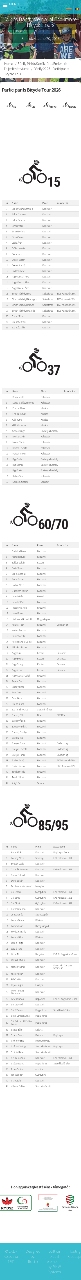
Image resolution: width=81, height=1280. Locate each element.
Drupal (54, 1256)
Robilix (33, 1261)
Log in (70, 1232)
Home (8, 63)
